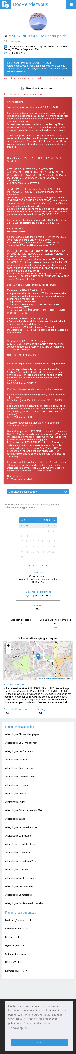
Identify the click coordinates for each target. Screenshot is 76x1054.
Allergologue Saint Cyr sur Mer (21, 878)
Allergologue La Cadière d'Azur (21, 861)
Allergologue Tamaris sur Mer (20, 776)
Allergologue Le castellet (17, 852)
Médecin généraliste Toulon (19, 920)
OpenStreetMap (54, 678)
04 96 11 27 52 (17, 53)
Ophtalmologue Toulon (16, 928)
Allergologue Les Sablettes (19, 751)
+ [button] (8, 645)
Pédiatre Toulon (13, 962)
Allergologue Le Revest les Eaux (22, 827)
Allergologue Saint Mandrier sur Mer (23, 810)
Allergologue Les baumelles (19, 886)
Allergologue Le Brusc (16, 785)
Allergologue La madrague (18, 895)
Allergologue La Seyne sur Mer (21, 742)
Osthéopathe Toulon (15, 954)
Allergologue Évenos (15, 793)
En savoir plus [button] (18, 1028)
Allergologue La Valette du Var (20, 844)
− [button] (8, 651)
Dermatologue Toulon (16, 971)
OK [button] (39, 1042)
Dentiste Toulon (13, 937)
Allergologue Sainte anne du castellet (24, 903)
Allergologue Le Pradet (16, 869)
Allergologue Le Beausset (18, 835)
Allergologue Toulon (15, 802)
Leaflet (41, 678)
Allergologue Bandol (15, 819)
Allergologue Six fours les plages (22, 734)
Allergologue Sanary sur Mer (19, 768)
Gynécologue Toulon (15, 945)
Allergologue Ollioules (16, 759)
